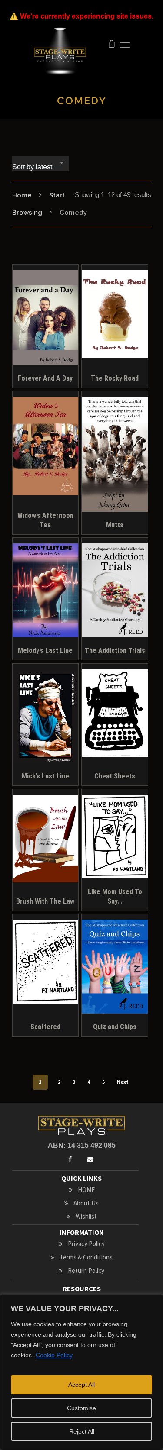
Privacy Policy (86, 1244)
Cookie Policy (54, 1355)
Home (22, 195)
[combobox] (40, 164)
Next (123, 1082)
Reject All (81, 1431)
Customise (81, 1408)
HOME (86, 1189)
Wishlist (86, 1216)
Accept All (81, 1384)
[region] (81, 1372)
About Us (86, 1203)
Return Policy (86, 1270)
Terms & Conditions (86, 1257)
